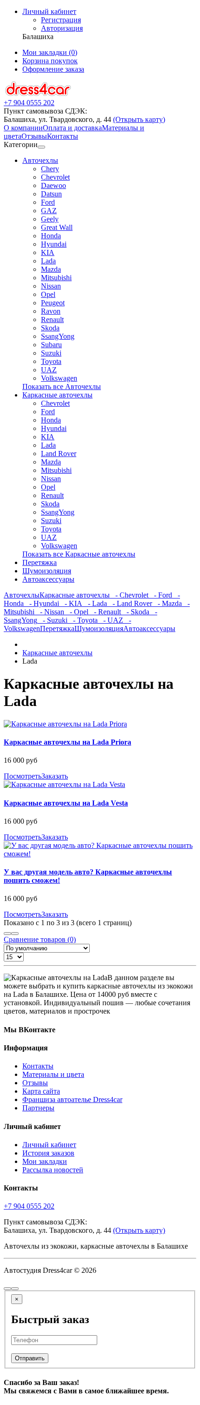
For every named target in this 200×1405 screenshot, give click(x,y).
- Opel (76, 612)
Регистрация (61, 20)
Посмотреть (22, 776)
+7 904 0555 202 (29, 1206)
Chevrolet (55, 177)
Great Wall (57, 227)
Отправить (30, 1358)
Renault (52, 319)
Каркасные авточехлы (57, 395)
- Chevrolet (129, 595)
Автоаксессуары (48, 579)
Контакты (62, 136)
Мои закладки (44, 1161)
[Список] (7, 933)
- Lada (94, 603)
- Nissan (49, 612)
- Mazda (167, 603)
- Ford (160, 595)
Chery (50, 169)
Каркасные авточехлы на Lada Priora (67, 742)
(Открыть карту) (139, 119)
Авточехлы (40, 160)
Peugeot (53, 303)
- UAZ (110, 620)
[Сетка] (15, 933)
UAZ (49, 370)
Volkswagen (59, 378)
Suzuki (51, 353)
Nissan (51, 286)
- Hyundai (41, 603)
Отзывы (34, 136)
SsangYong (57, 336)
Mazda (51, 269)
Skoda (50, 328)
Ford (48, 202)
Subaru (51, 345)
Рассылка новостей (52, 1170)
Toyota (51, 361)
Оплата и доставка (72, 128)
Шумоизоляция (46, 571)
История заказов (48, 1153)
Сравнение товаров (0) (40, 939)
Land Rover (58, 453)
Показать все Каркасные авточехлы (78, 554)
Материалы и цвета (53, 1074)
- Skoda (135, 612)
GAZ (49, 211)
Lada (48, 261)
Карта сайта (41, 1091)
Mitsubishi (56, 278)
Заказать (54, 776)
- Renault (104, 612)
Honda (51, 236)
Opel (48, 294)
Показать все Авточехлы (61, 386)
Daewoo (53, 185)
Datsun (51, 194)
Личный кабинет (49, 1145)
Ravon (50, 311)
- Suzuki (52, 620)
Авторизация (62, 28)
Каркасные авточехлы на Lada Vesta (66, 803)
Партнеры (38, 1108)
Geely (50, 219)
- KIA (70, 603)
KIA (47, 252)
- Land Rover (129, 603)
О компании (23, 128)
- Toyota (82, 620)
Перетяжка (39, 562)
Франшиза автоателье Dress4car (72, 1099)
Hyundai (54, 244)
